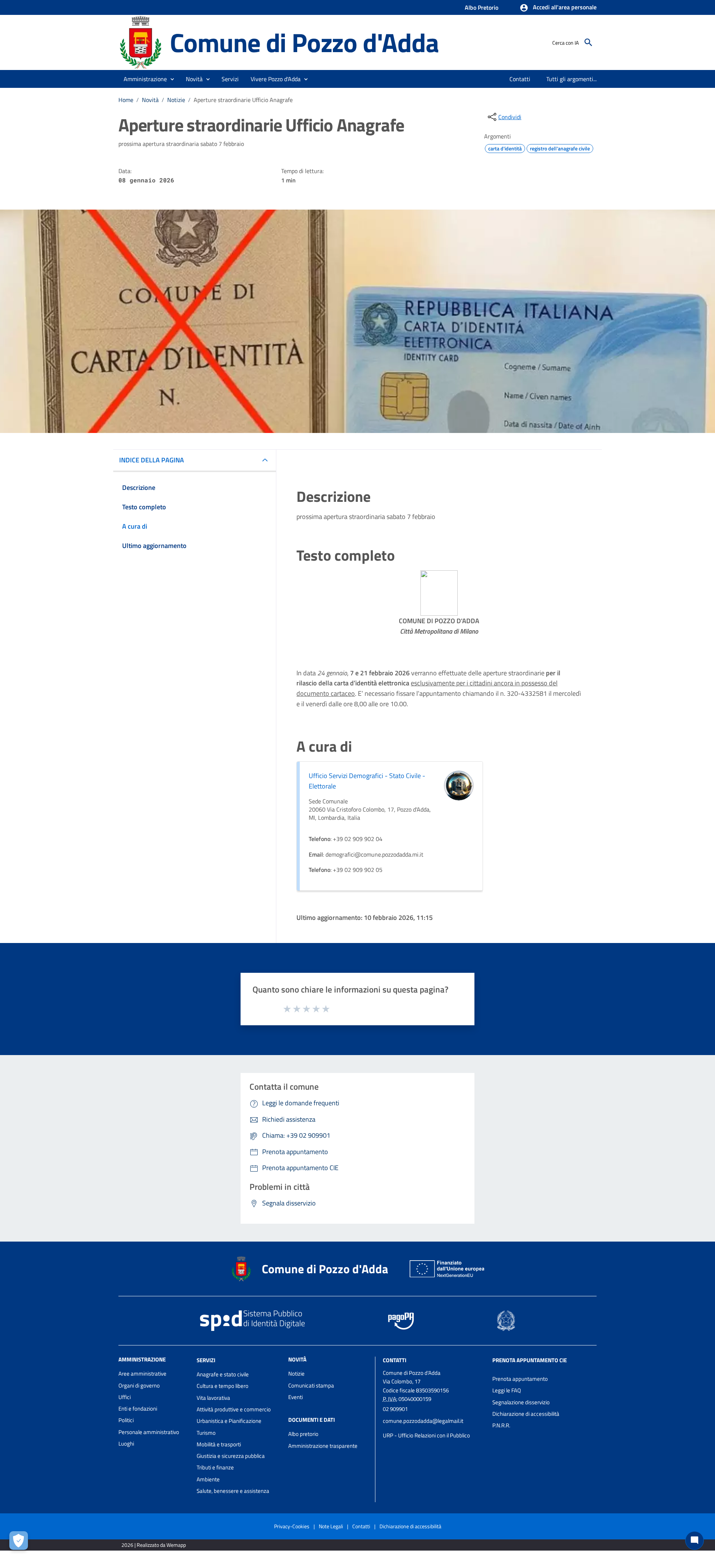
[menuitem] (520, 79)
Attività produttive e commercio (234, 1409)
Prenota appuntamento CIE (529, 1360)
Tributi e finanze (215, 1467)
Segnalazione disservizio (521, 1402)
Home (125, 99)
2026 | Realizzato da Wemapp (153, 1545)
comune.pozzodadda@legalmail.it (423, 1421)
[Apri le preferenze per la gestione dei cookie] (18, 1540)
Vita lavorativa (213, 1397)
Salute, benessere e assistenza (233, 1491)
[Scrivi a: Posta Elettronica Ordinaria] (434, 1428)
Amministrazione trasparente (323, 1445)
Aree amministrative (142, 1373)
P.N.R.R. (501, 1425)
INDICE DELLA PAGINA (151, 460)
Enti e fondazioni (137, 1408)
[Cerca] (588, 42)
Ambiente (208, 1479)
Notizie (176, 99)
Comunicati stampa (311, 1385)
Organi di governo (139, 1385)
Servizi (206, 1360)
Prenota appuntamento (520, 1378)
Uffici (124, 1397)
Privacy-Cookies (291, 1526)
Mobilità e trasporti (219, 1444)
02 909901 (395, 1409)
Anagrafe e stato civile (223, 1374)
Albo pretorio (303, 1434)
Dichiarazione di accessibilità (525, 1413)
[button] (558, 7)
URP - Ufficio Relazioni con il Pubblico (426, 1435)
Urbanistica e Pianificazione (229, 1421)
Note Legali (331, 1526)
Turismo (206, 1432)
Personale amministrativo (148, 1432)
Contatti (394, 1360)
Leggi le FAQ (506, 1390)
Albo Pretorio (481, 7)
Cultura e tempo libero (222, 1386)
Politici (126, 1420)
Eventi (295, 1397)
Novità (150, 99)
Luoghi (126, 1443)
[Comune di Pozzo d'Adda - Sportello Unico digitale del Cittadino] (140, 42)
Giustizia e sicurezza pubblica (231, 1456)
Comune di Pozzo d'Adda (304, 42)
